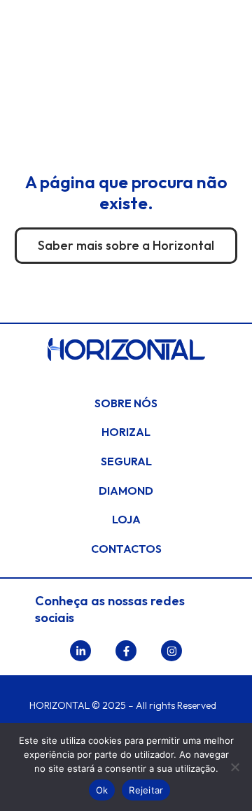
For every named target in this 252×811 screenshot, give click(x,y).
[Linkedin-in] (80, 650)
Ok (102, 790)
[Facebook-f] (125, 650)
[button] (126, 73)
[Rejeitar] (234, 767)
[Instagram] (171, 650)
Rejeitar (146, 790)
